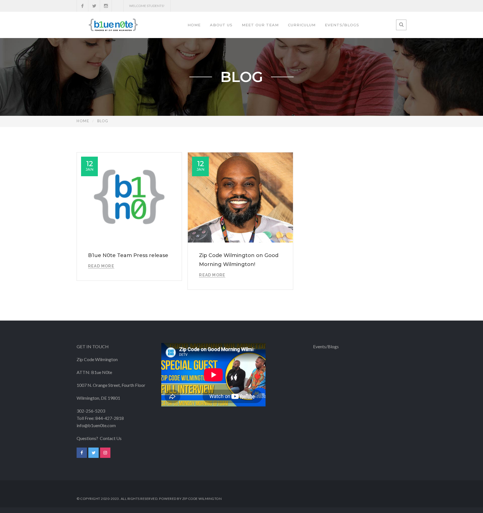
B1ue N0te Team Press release (128, 255)
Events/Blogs (342, 25)
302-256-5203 (91, 410)
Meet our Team (260, 25)
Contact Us (111, 438)
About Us (221, 25)
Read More (101, 266)
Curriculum (302, 25)
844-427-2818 (109, 418)
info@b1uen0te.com (96, 425)
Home (194, 25)
